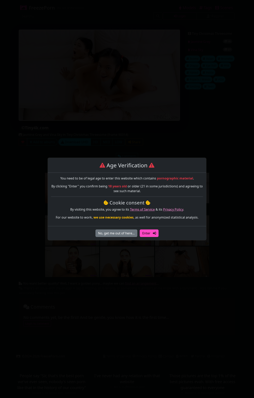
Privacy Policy (173, 209)
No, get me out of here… (116, 233)
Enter (146, 233)
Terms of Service (142, 209)
